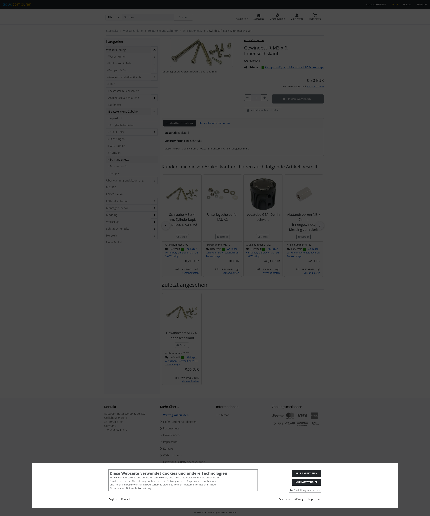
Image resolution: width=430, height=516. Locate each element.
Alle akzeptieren (306, 473)
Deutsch (126, 499)
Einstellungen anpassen (306, 490)
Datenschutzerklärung (291, 499)
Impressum (314, 499)
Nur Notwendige (306, 482)
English (113, 499)
